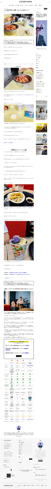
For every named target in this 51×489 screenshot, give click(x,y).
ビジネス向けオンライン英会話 (40, 84)
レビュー (11, 417)
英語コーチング (22, 5)
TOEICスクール (26, 5)
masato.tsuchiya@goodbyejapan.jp (40, 469)
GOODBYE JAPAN (25, 1)
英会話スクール (31, 5)
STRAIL (27, 345)
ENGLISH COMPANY (30, 365)
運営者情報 (24, 485)
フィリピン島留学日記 (6, 8)
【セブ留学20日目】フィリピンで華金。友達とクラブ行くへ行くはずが (18, 274)
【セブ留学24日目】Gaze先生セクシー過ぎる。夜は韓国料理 (17, 272)
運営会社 (33, 485)
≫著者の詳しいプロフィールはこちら (41, 48)
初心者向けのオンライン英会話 (40, 86)
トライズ (23, 365)
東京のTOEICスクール (39, 92)
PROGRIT (27, 352)
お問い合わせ (28, 485)
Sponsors (46, 485)
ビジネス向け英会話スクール (39, 75)
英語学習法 (40, 5)
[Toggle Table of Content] (32, 64)
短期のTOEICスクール (39, 90)
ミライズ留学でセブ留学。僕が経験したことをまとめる (20, 283)
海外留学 (36, 5)
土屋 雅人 (19, 431)
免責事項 (42, 485)
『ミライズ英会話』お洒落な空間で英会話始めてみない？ (23, 43)
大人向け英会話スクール (39, 78)
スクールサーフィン (37, 464)
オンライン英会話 (17, 5)
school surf (5, 478)
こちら (28, 434)
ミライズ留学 (10, 142)
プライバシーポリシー (37, 485)
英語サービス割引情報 (11, 5)
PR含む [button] (5, 38)
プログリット (17, 365)
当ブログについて (20, 485)
